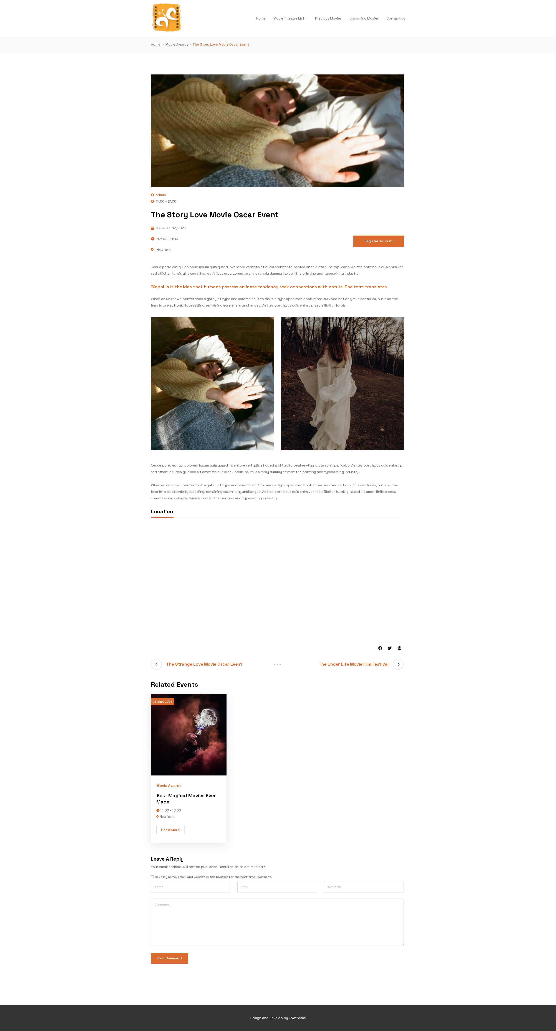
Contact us (396, 18)
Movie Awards (176, 44)
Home (261, 18)
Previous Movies (328, 18)
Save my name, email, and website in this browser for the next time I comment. (213, 876)
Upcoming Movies (364, 18)
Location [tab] (162, 511)
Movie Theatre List (288, 18)
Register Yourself (378, 241)
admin (161, 195)
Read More (170, 830)
